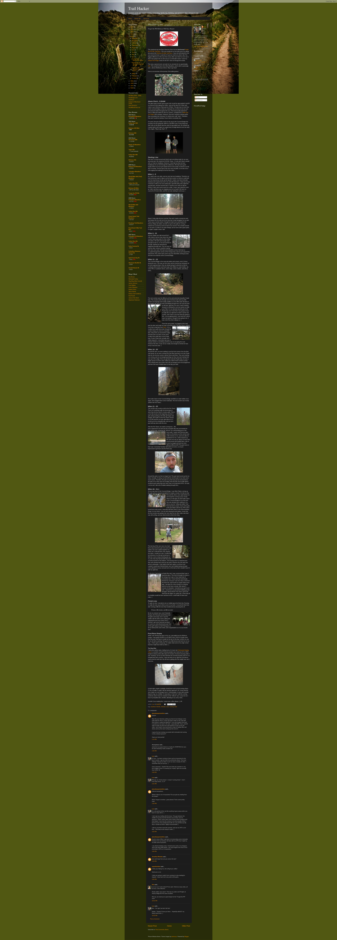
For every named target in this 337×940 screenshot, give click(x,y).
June (133, 52)
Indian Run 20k (133, 241)
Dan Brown (132, 277)
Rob (164, 327)
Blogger (186, 936)
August (134, 47)
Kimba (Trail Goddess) (135, 293)
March (134, 73)
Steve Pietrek (132, 291)
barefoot (153, 706)
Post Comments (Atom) (162, 929)
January (134, 78)
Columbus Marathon (135, 171)
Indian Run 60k (133, 183)
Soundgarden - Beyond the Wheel (137, 59)
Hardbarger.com (133, 97)
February (134, 76)
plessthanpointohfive (158, 713)
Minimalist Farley (133, 279)
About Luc (146, 18)
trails (175, 706)
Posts (197, 97)
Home (130, 18)
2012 (132, 31)
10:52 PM (154, 915)
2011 (131, 34)
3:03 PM (154, 831)
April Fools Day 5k (134, 257)
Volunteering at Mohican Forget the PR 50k (138, 64)
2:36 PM (154, 751)
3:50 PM (154, 879)
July (133, 50)
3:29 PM (154, 861)
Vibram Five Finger (153, 60)
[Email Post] (165, 704)
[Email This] (168, 704)
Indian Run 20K (133, 123)
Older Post (186, 926)
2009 (132, 81)
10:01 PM (154, 900)
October (134, 43)
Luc (153, 756)
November (135, 40)
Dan (149, 66)
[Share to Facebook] (173, 704)
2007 (132, 85)
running (171, 706)
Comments (199, 100)
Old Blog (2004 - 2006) (135, 95)
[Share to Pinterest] (175, 704)
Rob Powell (132, 295)
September (135, 45)
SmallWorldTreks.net (134, 107)
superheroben (156, 866)
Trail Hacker (138, 8)
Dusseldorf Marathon (135, 116)
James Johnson (133, 283)
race (167, 706)
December (135, 38)
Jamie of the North (134, 298)
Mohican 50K (132, 133)
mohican (163, 706)
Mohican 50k (132, 160)
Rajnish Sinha (132, 289)
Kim (153, 884)
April (133, 57)
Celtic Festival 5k (134, 246)
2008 (132, 83)
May (133, 54)
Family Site (138, 18)
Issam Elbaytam (133, 287)
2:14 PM (154, 739)
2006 (132, 88)
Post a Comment (154, 919)
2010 (132, 36)
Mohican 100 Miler (134, 128)
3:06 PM (154, 851)
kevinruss (174, 936)
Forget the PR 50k (134, 193)
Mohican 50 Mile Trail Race (164, 53)
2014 (132, 27)
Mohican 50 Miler (134, 188)
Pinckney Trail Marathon (136, 223)
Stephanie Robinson (134, 300)
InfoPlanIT (131, 99)
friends (158, 706)
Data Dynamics (133, 105)
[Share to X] (171, 704)
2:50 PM (154, 772)
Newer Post (152, 926)
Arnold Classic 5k (134, 267)
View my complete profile (201, 46)
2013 (132, 29)
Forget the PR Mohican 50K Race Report (137, 69)
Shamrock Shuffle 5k (135, 262)
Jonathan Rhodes (157, 856)
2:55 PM (154, 803)
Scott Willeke (132, 285)
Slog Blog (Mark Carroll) (135, 281)
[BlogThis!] (170, 704)
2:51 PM (154, 783)
